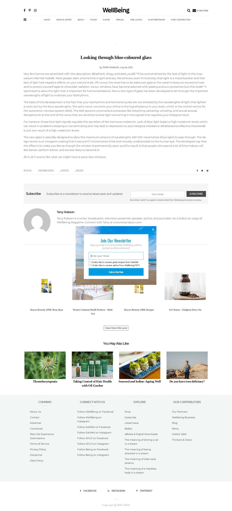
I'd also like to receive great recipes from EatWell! (115, 262)
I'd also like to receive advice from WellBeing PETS (116, 265)
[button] (116, 240)
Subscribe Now (116, 272)
